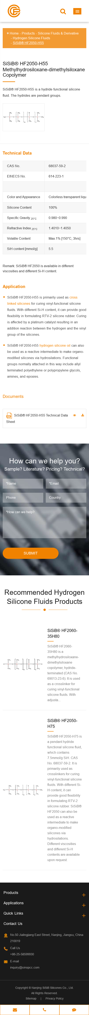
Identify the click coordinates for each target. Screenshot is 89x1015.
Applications (14, 903)
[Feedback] (74, 1010)
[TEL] (44, 1010)
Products (28, 33)
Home (14, 33)
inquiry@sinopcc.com (25, 967)
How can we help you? (44, 461)
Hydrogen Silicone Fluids (31, 38)
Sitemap (31, 998)
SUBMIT (31, 553)
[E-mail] (14, 1010)
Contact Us (13, 923)
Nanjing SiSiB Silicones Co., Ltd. (53, 987)
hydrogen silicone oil (55, 345)
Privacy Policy (55, 998)
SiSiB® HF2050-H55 (28, 43)
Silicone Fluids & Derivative (58, 33)
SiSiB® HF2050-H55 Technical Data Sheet (37, 418)
